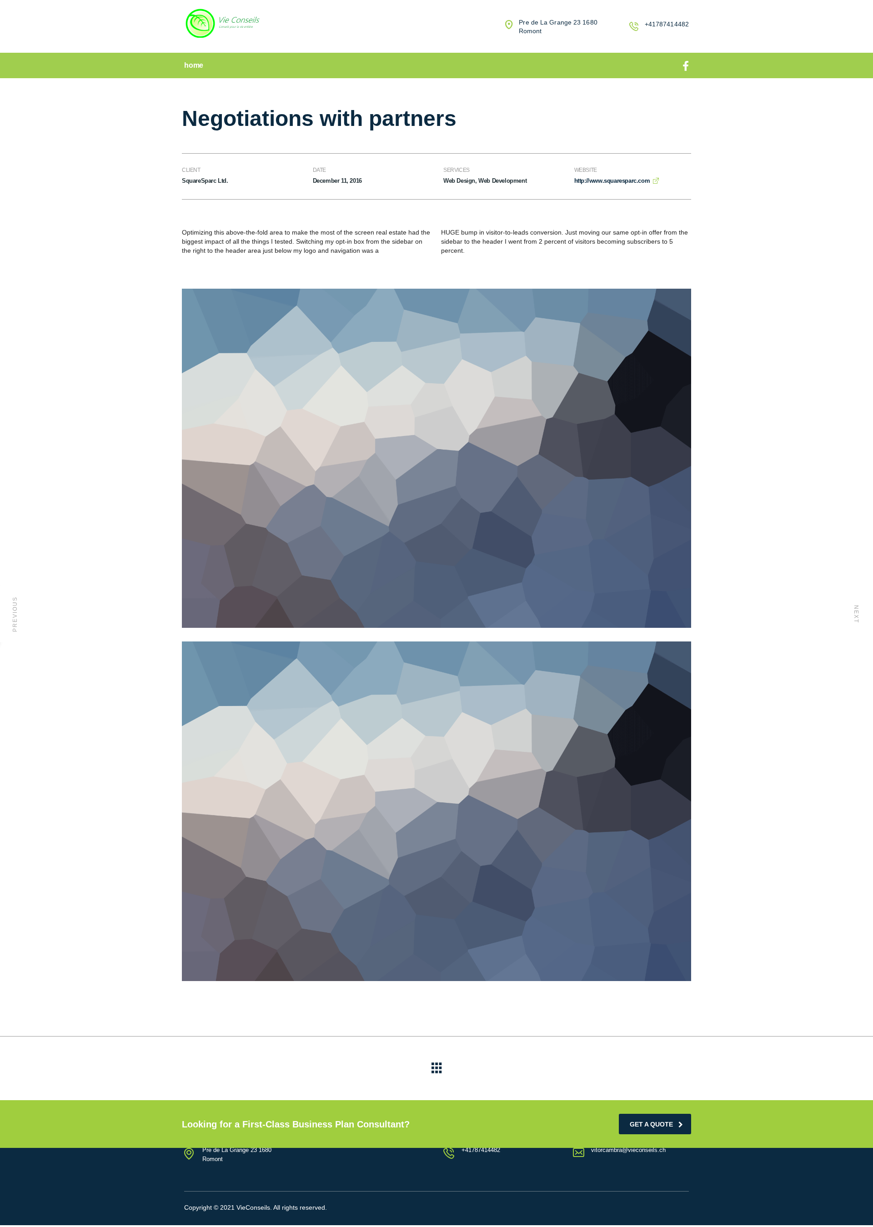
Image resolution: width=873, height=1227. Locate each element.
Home (193, 65)
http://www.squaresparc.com (612, 180)
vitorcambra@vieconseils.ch (628, 1150)
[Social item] (685, 65)
